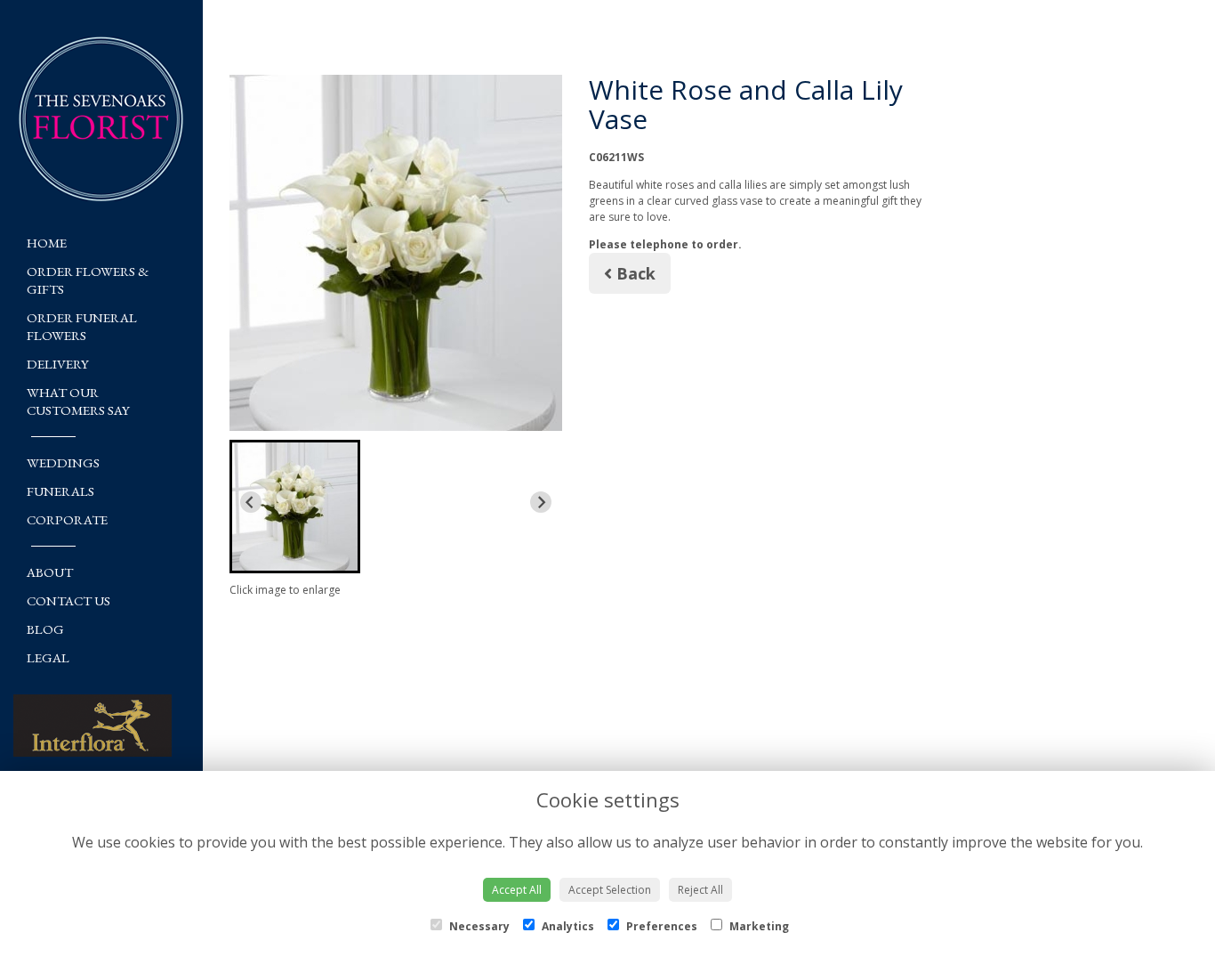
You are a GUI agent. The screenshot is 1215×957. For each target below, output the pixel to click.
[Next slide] (540, 502)
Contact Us (68, 600)
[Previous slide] (251, 502)
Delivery (58, 363)
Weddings (63, 462)
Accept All (517, 889)
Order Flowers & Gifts (88, 280)
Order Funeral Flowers (82, 326)
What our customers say (78, 401)
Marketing (758, 926)
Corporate (67, 519)
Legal (48, 657)
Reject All (700, 889)
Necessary (478, 926)
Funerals (60, 491)
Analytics (566, 926)
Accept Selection (609, 889)
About (50, 572)
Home (47, 242)
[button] (294, 506)
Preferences (660, 926)
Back (634, 273)
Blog (45, 628)
